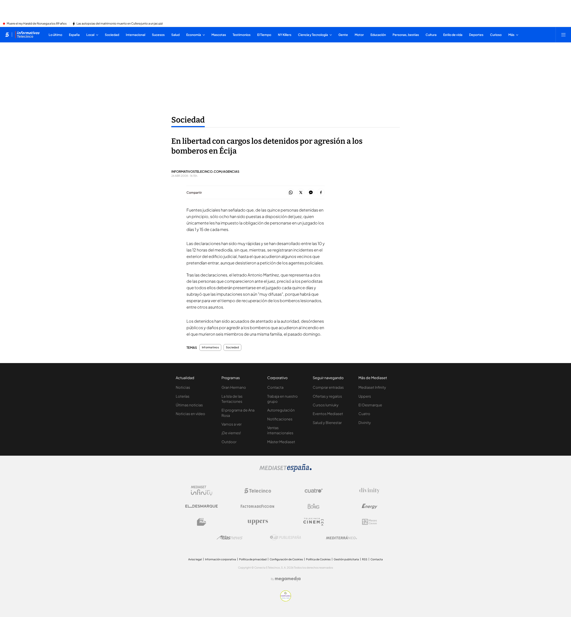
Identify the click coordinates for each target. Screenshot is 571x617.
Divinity (364, 422)
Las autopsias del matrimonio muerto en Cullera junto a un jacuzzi (120, 23)
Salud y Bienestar (327, 422)
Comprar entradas (328, 387)
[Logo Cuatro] (314, 490)
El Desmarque (370, 405)
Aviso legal (195, 559)
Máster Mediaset (281, 441)
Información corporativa (220, 559)
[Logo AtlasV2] (230, 537)
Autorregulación (281, 410)
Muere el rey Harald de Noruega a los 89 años (37, 23)
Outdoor (228, 441)
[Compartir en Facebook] (321, 193)
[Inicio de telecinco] (7, 34)
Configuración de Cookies (286, 559)
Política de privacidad (253, 559)
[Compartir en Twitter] (301, 193)
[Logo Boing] (314, 506)
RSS (364, 559)
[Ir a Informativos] (27, 34)
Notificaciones (279, 419)
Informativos (210, 347)
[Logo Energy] (369, 506)
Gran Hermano (233, 387)
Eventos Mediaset (328, 413)
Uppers (364, 396)
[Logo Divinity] (369, 490)
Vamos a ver (231, 424)
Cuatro (364, 413)
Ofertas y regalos (327, 396)
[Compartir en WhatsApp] (291, 193)
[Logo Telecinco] (257, 490)
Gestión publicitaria (346, 559)
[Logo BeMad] (201, 522)
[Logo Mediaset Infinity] (201, 490)
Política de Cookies (318, 559)
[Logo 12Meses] (369, 522)
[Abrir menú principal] (563, 34)
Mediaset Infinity (372, 387)
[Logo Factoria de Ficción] (258, 506)
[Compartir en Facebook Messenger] (311, 193)
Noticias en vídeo (190, 413)
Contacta (275, 387)
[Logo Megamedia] (287, 579)
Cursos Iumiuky (326, 405)
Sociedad (188, 120)
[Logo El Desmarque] (201, 506)
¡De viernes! (231, 432)
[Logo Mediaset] (285, 470)
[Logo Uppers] (257, 522)
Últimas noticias (189, 405)
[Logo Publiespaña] (285, 537)
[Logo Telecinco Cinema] (313, 522)
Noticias (183, 387)
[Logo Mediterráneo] (341, 537)
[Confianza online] (285, 600)
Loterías (182, 396)
